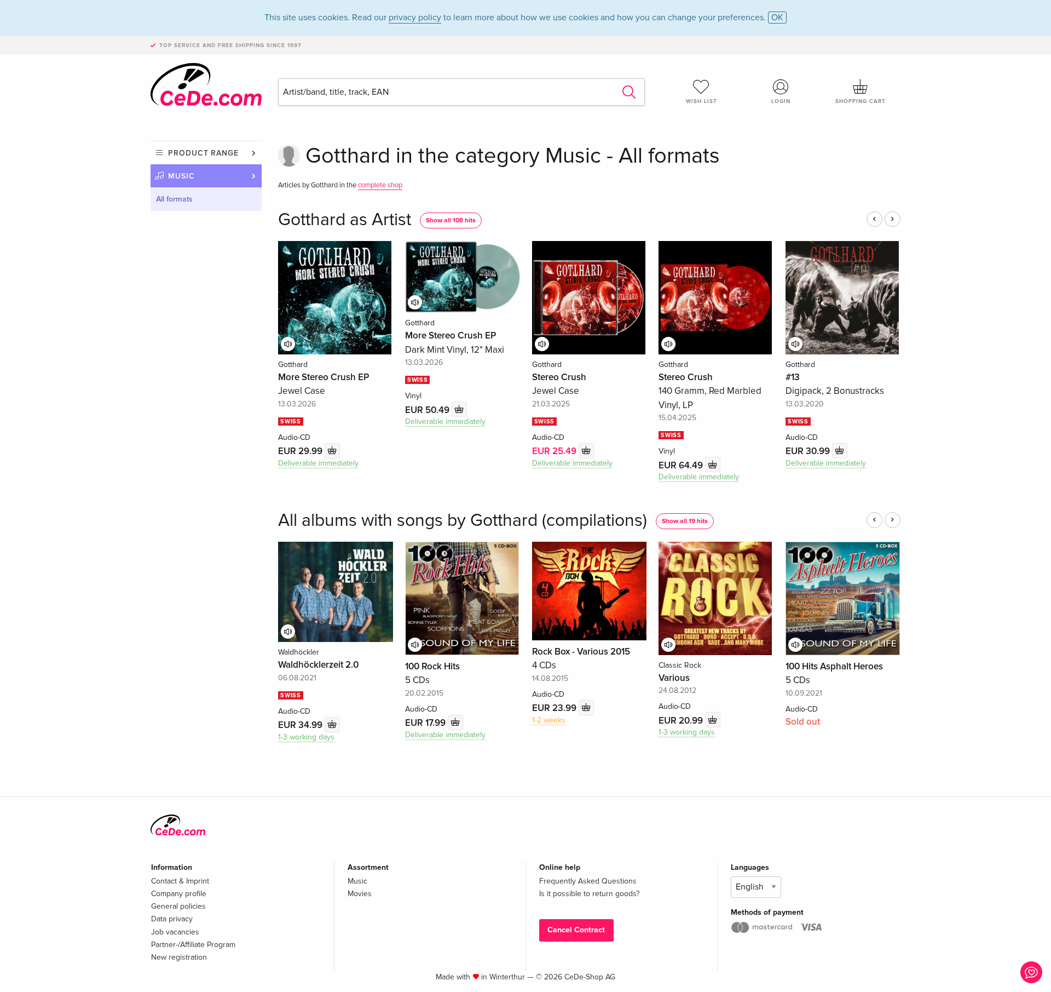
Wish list (701, 101)
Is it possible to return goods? (589, 893)
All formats (174, 199)
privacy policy (415, 17)
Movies (360, 893)
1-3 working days (306, 737)
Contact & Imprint (180, 881)
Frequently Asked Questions (588, 881)
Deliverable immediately (318, 463)
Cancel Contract (576, 929)
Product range (203, 153)
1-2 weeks (548, 720)
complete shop (380, 185)
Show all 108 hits (451, 220)
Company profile (178, 893)
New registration (179, 957)
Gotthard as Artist (344, 220)
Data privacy (172, 919)
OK (777, 17)
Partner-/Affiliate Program (193, 944)
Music (181, 176)
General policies (178, 906)
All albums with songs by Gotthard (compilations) (462, 520)
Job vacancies (175, 932)
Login (780, 101)
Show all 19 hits (685, 521)
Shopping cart (860, 101)
